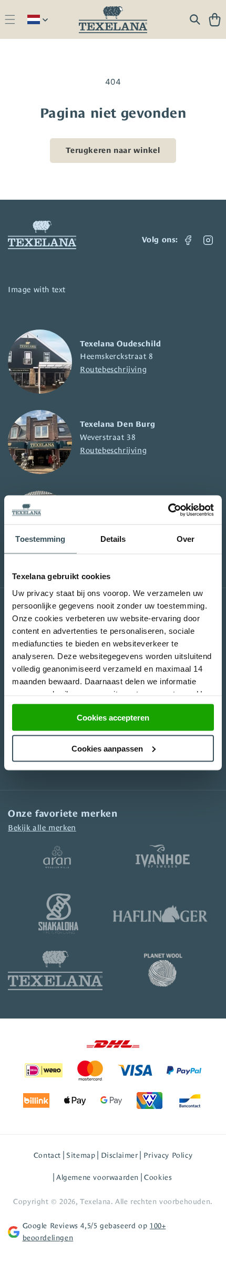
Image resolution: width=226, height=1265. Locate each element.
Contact (47, 1155)
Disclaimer (119, 1155)
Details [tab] (113, 538)
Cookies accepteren (113, 717)
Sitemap (80, 1155)
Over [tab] (185, 538)
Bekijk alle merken (42, 827)
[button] (10, 20)
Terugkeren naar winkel (113, 150)
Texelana (95, 1201)
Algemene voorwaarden (97, 1177)
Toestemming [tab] (40, 538)
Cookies (158, 1177)
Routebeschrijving (113, 369)
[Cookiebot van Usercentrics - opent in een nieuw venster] (168, 510)
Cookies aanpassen (107, 748)
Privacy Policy (167, 1155)
